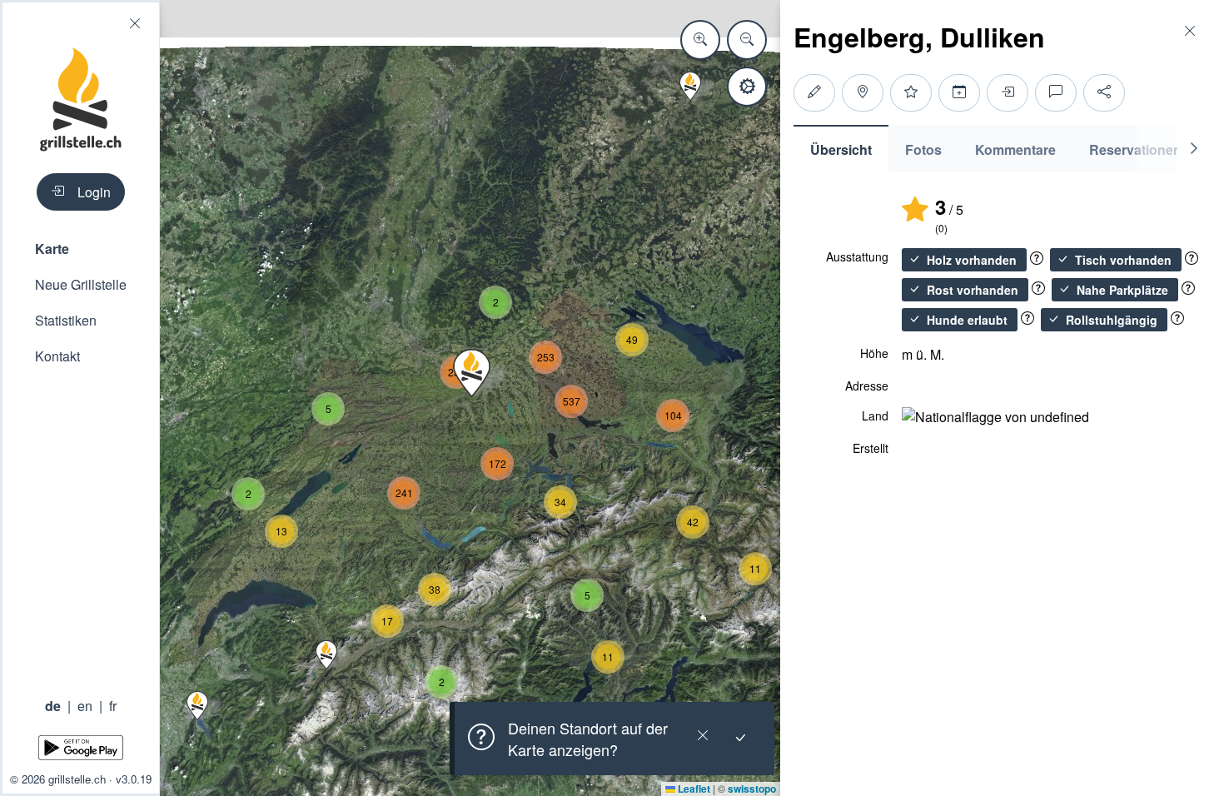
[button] (81, 248)
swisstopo (752, 788)
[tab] (841, 148)
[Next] (1194, 148)
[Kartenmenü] (747, 87)
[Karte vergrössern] (700, 40)
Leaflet (692, 788)
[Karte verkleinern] (747, 40)
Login (94, 191)
